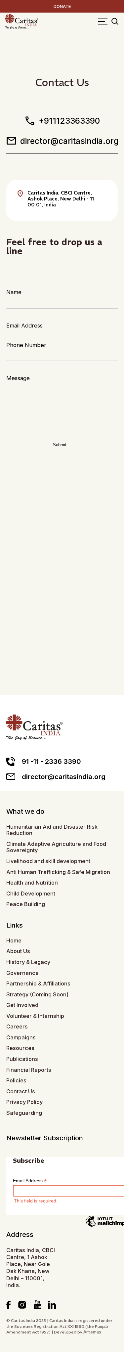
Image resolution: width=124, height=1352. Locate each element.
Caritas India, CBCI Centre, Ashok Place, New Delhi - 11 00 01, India (60, 199)
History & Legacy (28, 962)
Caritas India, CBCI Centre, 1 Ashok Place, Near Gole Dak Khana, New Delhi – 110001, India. (30, 1267)
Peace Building (25, 904)
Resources (20, 1048)
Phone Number (26, 345)
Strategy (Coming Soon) (37, 994)
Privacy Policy (24, 1102)
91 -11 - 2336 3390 (51, 761)
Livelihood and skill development (48, 861)
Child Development (30, 894)
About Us (18, 951)
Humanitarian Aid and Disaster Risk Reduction (52, 830)
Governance (22, 973)
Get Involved (22, 1005)
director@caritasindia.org (62, 141)
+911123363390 (62, 120)
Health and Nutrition (32, 883)
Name (13, 292)
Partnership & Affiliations (38, 984)
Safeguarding (24, 1113)
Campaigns (21, 1037)
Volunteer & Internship (35, 1016)
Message (18, 378)
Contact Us (20, 1091)
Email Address (24, 325)
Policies (16, 1080)
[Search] (115, 21)
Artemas (92, 1332)
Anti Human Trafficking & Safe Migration (58, 872)
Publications (22, 1059)
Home (13, 941)
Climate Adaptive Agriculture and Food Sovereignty (56, 847)
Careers (17, 1027)
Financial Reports (28, 1070)
